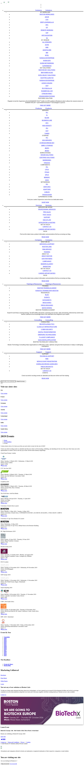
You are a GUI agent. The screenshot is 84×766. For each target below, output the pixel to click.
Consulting (38, 320)
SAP (47, 32)
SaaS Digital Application (47, 340)
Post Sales (47, 214)
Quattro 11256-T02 (46, 78)
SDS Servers (47, 140)
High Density (47, 125)
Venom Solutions (47, 155)
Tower (46, 133)
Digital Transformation (47, 332)
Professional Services (47, 209)
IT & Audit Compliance (47, 337)
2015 (5, 652)
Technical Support (47, 356)
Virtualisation (47, 35)
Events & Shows (8, 664)
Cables (47, 192)
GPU (47, 123)
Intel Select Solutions (47, 75)
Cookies (28, 742)
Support (47, 217)
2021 (5, 645)
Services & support (47, 244)
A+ (47, 115)
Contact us (47, 226)
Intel (47, 55)
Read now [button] (45, 237)
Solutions (38, 10)
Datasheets (46, 300)
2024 (5, 641)
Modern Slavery (47, 264)
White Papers (47, 308)
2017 (5, 650)
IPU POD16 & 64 (47, 88)
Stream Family (47, 93)
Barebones (47, 160)
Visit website (4, 393)
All (47, 112)
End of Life (47, 220)
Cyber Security (47, 329)
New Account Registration (47, 361)
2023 (5, 642)
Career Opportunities (47, 229)
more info (3, 736)
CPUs (47, 169)
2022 (5, 643)
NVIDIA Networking (47, 63)
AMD (46, 47)
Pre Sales (47, 212)
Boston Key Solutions (47, 70)
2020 (5, 646)
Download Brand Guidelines (47, 364)
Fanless (47, 162)
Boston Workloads (47, 14)
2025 (5, 639)
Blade (47, 117)
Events (47, 297)
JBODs (47, 150)
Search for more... (21, 381)
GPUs (47, 174)
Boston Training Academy (47, 288)
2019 (5, 647)
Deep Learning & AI (47, 22)
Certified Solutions (46, 157)
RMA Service (47, 249)
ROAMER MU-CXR (47, 91)
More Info (4, 465)
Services (39, 205)
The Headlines (7, 441)
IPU (47, 128)
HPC (47, 25)
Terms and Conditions (13, 742)
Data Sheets (4, 678)
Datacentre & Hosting (47, 222)
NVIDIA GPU (47, 60)
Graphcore (47, 50)
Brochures (47, 302)
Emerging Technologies (47, 334)
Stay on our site (5, 763)
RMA (46, 358)
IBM (47, 52)
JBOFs (47, 148)
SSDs (47, 180)
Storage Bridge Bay (47, 143)
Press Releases (47, 305)
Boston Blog (7, 665)
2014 (5, 654)
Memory (47, 177)
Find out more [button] (45, 105)
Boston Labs (47, 246)
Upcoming (7, 637)
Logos (2, 684)
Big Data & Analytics (47, 324)
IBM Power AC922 (47, 72)
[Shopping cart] (43, 7)
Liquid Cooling (47, 83)
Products (39, 108)
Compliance (47, 261)
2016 (5, 651)
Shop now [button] (45, 202)
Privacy (23, 742)
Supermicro (46, 66)
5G (47, 38)
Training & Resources (34, 284)
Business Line (47, 120)
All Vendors (47, 42)
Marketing (47, 266)
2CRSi (47, 44)
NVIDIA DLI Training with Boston (46, 290)
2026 (5, 638)
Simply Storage (47, 145)
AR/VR (47, 17)
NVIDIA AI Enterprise (47, 58)
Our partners (47, 258)
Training (47, 252)
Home (5, 440)
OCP (47, 85)
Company (38, 240)
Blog (47, 294)
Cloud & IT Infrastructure (47, 326)
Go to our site (13, 763)
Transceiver (47, 194)
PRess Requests (47, 366)
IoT (47, 27)
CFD (47, 19)
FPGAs (47, 172)
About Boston (47, 256)
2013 (5, 655)
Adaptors (47, 189)
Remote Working (47, 30)
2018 (5, 648)
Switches (46, 186)
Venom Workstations (47, 96)
